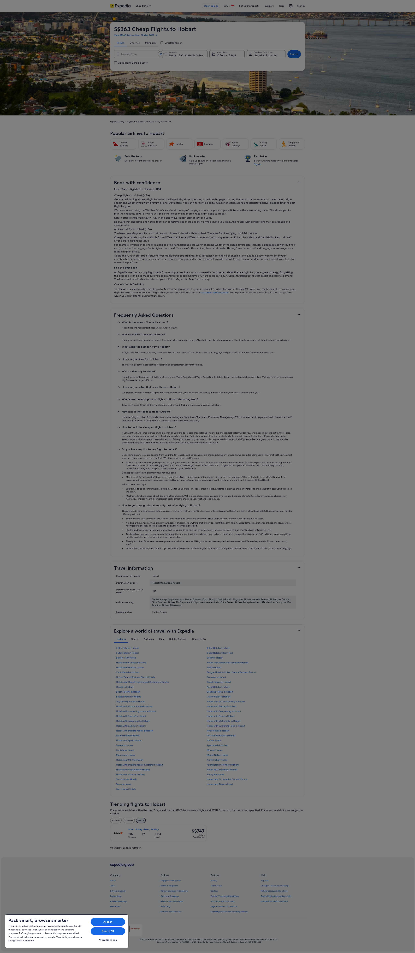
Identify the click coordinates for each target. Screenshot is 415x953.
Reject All (108, 931)
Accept (107, 921)
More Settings (108, 939)
